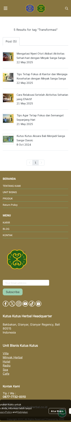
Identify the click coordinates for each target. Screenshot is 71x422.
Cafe (6, 373)
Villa (6, 353)
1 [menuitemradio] (35, 162)
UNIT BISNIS (10, 192)
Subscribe (12, 292)
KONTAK (8, 235)
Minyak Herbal (13, 357)
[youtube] (25, 304)
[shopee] (38, 304)
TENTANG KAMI (12, 185)
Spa (5, 369)
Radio (7, 365)
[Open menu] (5, 8)
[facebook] (6, 304)
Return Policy (10, 204)
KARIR (6, 222)
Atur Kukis (57, 411)
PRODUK (8, 198)
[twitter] (12, 304)
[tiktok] (32, 304)
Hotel (6, 361)
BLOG (6, 228)
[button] (66, 8)
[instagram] (19, 304)
